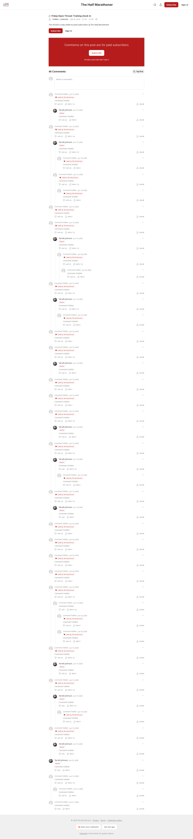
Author (62, 113)
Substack (83, 833)
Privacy (96, 820)
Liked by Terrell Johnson (66, 97)
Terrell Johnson (60, 19)
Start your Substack (90, 827)
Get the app (109, 827)
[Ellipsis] (143, 94)
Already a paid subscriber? (96, 60)
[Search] (155, 4)
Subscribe (171, 4)
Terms (103, 820)
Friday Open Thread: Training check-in (71, 16)
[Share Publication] (160, 4)
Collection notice (114, 820)
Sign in (184, 4)
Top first (139, 71)
